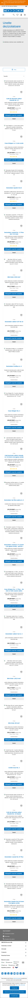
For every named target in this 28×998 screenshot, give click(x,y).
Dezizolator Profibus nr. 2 (14, 366)
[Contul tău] (21, 15)
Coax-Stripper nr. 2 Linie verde (14, 143)
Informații (3, 949)
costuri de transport (17, 978)
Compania (3, 952)
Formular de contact (9, 933)
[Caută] (14, 15)
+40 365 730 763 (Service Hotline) (9, 6)
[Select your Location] (26, 6)
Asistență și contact (6, 945)
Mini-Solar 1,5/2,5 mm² (14, 678)
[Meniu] (3, 15)
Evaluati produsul (14, 290)
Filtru (15, 69)
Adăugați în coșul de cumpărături (14, 115)
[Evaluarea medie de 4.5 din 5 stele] (14, 201)
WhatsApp (7, 936)
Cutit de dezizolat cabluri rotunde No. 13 (14, 99)
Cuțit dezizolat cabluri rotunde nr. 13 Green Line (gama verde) (14, 456)
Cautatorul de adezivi (10, 939)
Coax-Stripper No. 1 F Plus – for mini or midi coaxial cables (14, 590)
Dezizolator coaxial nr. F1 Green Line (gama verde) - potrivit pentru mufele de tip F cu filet (14, 545)
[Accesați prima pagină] (14, 10)
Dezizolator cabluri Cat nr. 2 (14, 634)
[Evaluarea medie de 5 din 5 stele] (14, 112)
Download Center (5, 955)
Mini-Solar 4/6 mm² (14, 723)
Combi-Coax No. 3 (14, 767)
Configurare (14, 988)
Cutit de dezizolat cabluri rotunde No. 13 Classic (14, 813)
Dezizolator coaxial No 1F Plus (14, 857)
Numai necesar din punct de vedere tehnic (14, 991)
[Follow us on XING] (24, 973)
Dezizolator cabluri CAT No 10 (14, 321)
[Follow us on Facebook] (8, 973)
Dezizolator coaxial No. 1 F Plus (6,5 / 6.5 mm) (14, 233)
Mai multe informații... (21, 985)
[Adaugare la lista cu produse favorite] (21, 92)
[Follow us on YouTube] (15, 973)
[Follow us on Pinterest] (18, 973)
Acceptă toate (14, 995)
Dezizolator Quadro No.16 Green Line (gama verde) (14, 902)
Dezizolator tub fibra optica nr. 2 (14, 500)
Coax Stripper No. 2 (14, 411)
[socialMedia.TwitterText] (11, 973)
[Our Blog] (2, 973)
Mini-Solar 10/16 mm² (14, 277)
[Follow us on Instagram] (5, 973)
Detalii (14, 118)
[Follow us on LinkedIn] (21, 973)
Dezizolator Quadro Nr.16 (14, 188)
